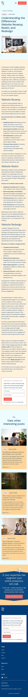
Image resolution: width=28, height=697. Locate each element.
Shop (2, 669)
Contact (3, 658)
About (2, 649)
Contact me (13, 345)
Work (2, 655)
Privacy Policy (4, 682)
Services (3, 652)
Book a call (22, 3)
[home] (2, 3)
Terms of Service (5, 685)
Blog (2, 666)
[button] (15, 3)
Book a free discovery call (14, 596)
